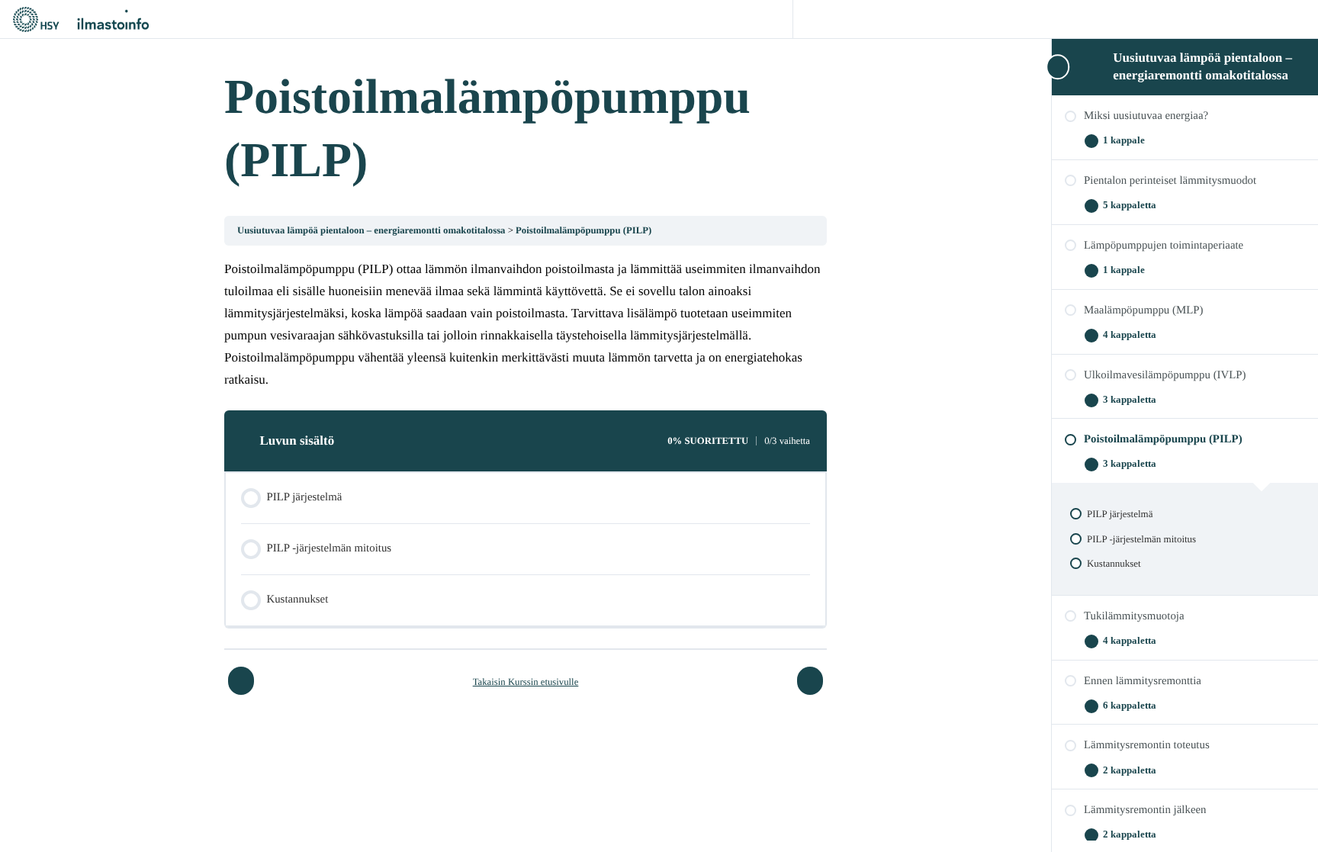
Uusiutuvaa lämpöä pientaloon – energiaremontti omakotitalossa (372, 230)
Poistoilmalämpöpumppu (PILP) (583, 230)
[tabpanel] (525, 325)
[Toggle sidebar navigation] (1056, 66)
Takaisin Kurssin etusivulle (526, 682)
